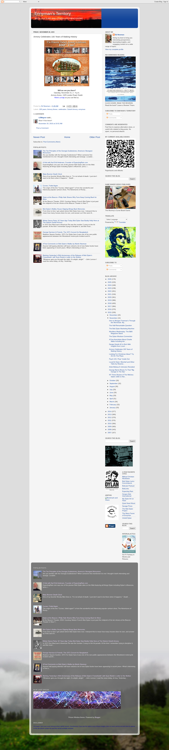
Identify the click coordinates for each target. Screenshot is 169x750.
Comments (112, 118)
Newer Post (39, 137)
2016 (110, 309)
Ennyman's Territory (52, 13)
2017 (110, 306)
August (112, 386)
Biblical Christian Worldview (128, 477)
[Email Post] (63, 106)
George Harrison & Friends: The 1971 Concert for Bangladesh (65, 232)
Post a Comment (42, 128)
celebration (62, 109)
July (111, 389)
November (114, 318)
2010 (110, 423)
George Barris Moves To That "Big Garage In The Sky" (121, 371)
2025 (110, 282)
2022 (110, 291)
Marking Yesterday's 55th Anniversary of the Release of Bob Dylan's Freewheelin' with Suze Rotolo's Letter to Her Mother (67, 256)
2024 (110, 285)
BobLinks (125, 489)
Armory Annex (52, 109)
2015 (110, 312)
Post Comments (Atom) (51, 142)
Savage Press (127, 506)
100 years (42, 109)
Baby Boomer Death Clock (52, 174)
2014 (110, 411)
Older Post (95, 137)
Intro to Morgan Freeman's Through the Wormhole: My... (122, 321)
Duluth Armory (72, 109)
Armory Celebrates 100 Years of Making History (120, 350)
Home (67, 137)
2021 (110, 294)
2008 (110, 429)
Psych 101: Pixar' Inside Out (119, 359)
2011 (110, 420)
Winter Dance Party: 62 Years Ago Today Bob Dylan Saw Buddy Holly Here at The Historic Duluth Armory (81, 641)
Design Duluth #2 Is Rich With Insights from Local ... (120, 345)
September (114, 383)
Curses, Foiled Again (50, 186)
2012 (110, 417)
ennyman (82, 109)
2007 (110, 432)
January (113, 407)
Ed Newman (119, 35)
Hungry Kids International (126, 495)
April (111, 399)
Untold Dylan (127, 518)
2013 (110, 414)
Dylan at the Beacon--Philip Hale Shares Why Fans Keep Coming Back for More (72, 618)
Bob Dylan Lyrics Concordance (128, 482)
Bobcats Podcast (128, 486)
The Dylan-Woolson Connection (120, 336)
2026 (110, 279)
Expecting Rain (127, 491)
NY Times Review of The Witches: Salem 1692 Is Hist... (121, 375)
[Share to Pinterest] (76, 106)
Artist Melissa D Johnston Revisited (122, 367)
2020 (110, 297)
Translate (122, 222)
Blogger (97, 717)
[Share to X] (72, 106)
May (111, 395)
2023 (110, 288)
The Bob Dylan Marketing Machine (121, 328)
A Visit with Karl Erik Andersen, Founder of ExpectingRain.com (65, 162)
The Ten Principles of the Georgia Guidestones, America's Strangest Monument (72, 571)
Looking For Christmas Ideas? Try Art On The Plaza (121, 355)
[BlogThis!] (70, 106)
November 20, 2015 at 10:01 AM (50, 123)
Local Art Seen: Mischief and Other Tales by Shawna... (121, 363)
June (112, 392)
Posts (110, 114)
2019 (110, 300)
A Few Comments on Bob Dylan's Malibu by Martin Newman (64, 244)
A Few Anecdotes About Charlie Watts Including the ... (120, 340)
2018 (110, 303)
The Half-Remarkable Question (120, 325)
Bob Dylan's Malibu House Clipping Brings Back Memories (64, 209)
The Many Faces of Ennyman (128, 514)
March (112, 401)
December (114, 315)
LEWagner (43, 117)
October (113, 380)
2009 (110, 426)
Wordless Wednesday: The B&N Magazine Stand (120, 332)
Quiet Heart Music (128, 503)
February (113, 404)
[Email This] (68, 106)
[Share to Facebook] (74, 106)
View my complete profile (114, 49)
